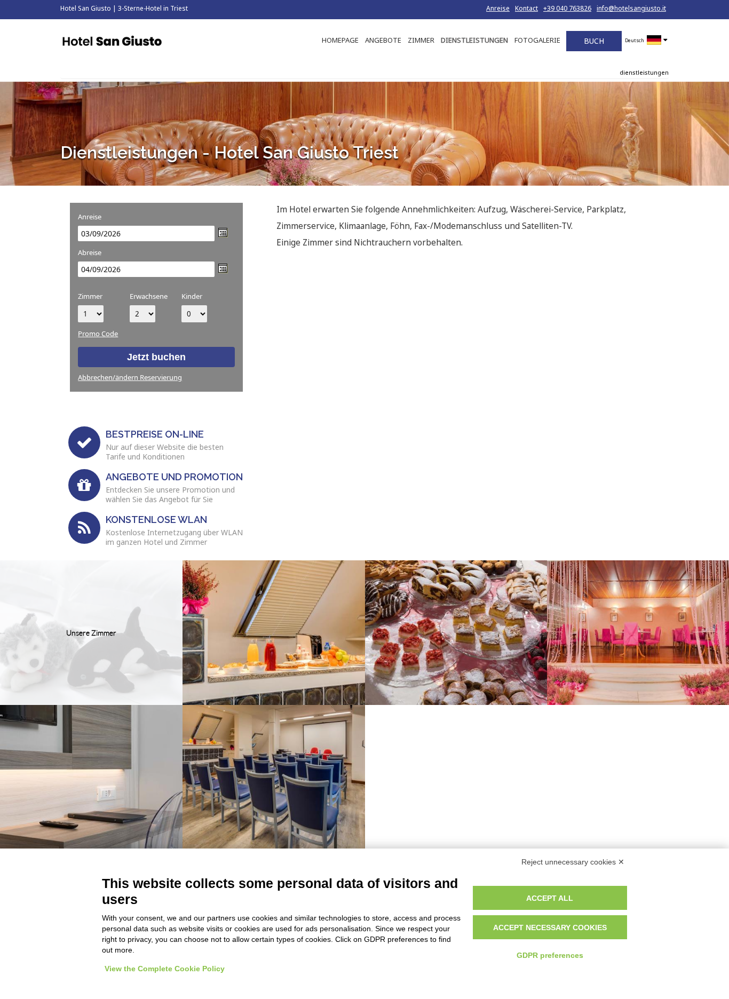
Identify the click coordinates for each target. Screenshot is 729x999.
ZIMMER (421, 40)
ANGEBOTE (383, 40)
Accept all (549, 898)
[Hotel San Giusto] (112, 42)
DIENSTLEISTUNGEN (474, 40)
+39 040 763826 (567, 8)
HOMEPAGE (340, 40)
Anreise (498, 8)
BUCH (594, 41)
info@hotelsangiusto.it (631, 8)
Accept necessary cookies (550, 927)
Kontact (526, 8)
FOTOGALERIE (537, 40)
